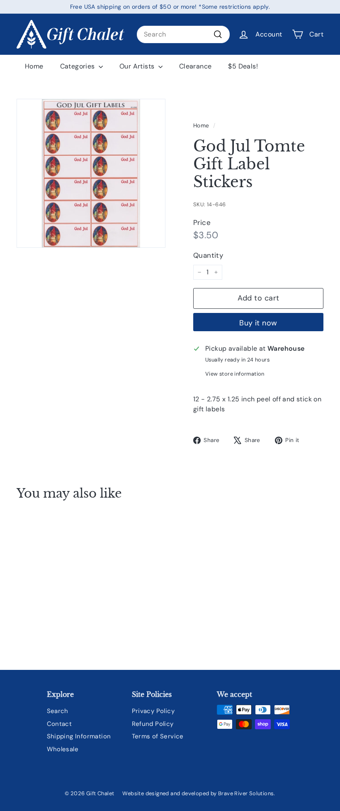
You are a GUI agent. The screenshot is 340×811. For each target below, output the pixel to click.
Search (57, 711)
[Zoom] (91, 173)
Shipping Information (79, 736)
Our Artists (137, 66)
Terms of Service (158, 736)
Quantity (208, 255)
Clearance (195, 66)
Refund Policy (153, 724)
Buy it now (258, 323)
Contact (59, 724)
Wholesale (63, 749)
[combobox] (183, 34)
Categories (78, 66)
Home (34, 66)
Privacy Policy (153, 711)
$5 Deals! (243, 66)
